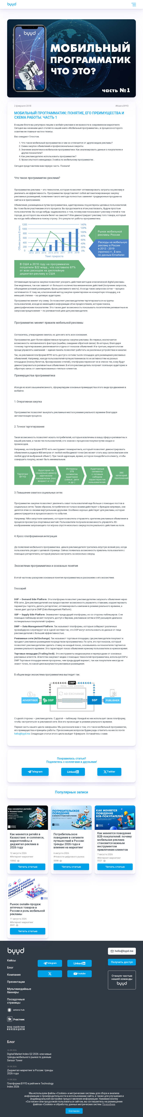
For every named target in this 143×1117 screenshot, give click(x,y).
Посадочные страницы (16, 1001)
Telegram (37, 771)
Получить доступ (122, 962)
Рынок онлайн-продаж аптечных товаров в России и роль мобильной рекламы (27, 909)
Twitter (111, 771)
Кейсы (11, 960)
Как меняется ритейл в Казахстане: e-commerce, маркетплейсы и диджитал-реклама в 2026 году (27, 841)
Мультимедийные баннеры (18, 990)
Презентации (16, 981)
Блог (10, 967)
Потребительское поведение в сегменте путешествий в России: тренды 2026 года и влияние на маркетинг (69, 841)
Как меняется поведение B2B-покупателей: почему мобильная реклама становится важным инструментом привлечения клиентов (114, 841)
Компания (14, 974)
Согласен (74, 1111)
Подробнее (108, 1104)
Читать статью (27, 866)
